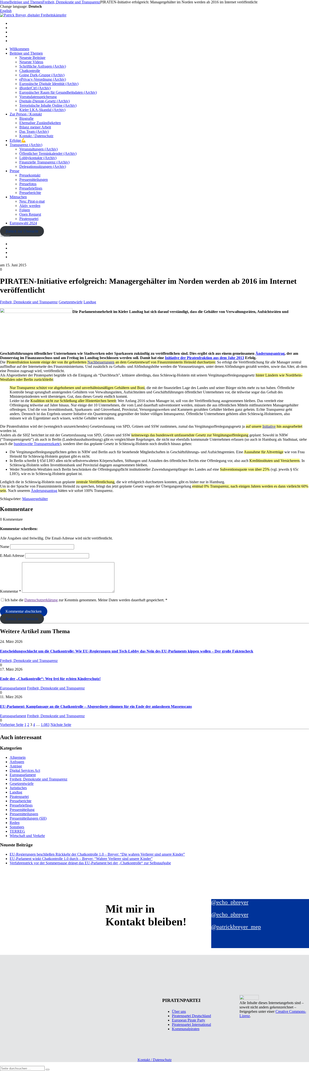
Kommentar (10, 591)
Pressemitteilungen (33, 179)
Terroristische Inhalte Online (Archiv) (48, 105)
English (6, 11)
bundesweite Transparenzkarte (37, 444)
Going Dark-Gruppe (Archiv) (41, 75)
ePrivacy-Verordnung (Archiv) (42, 79)
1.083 (45, 725)
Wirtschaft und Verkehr (27, 836)
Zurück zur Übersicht (22, 231)
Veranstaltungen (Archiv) (38, 149)
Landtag (90, 302)
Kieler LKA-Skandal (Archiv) (42, 110)
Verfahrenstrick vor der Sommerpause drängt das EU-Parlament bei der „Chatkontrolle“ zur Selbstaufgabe (90, 863)
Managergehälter (35, 499)
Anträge (16, 766)
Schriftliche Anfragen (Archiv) (42, 66)
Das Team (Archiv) (34, 131)
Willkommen (19, 49)
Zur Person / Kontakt (26, 114)
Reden (15, 823)
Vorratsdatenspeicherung (38, 97)
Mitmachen (18, 197)
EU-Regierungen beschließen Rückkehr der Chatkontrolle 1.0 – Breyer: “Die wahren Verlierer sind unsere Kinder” (97, 854)
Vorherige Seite (11, 725)
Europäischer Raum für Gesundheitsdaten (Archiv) (58, 92)
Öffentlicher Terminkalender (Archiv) (48, 153)
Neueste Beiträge (32, 58)
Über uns (179, 1011)
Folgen (24, 210)
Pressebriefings (30, 188)
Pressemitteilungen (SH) (28, 818)
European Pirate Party (188, 1020)
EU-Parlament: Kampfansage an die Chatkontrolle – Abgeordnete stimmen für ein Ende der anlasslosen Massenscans (96, 706)
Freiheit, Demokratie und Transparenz (29, 302)
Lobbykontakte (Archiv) (37, 158)
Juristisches (18, 788)
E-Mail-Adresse (12, 555)
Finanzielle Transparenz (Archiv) (44, 162)
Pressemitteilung (22, 810)
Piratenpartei (28, 219)
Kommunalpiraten (185, 1029)
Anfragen (17, 762)
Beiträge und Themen (26, 53)
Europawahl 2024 (23, 223)
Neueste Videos (31, 62)
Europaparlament (13, 688)
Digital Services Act (25, 770)
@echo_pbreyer (229, 902)
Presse (14, 171)
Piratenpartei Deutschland (191, 1016)
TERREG (17, 831)
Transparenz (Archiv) (26, 145)
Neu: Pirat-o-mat (32, 201)
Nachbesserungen (100, 362)
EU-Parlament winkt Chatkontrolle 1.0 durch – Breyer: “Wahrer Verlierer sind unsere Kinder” (81, 859)
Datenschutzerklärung (41, 600)
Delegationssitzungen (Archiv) (42, 166)
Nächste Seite (60, 725)
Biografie (26, 118)
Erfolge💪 (18, 140)
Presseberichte (30, 193)
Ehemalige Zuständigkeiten (40, 123)
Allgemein (18, 757)
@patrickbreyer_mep (236, 927)
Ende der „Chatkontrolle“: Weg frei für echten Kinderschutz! (50, 679)
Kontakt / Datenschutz (36, 136)
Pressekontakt (29, 175)
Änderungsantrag (270, 353)
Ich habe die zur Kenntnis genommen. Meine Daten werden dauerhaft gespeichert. (86, 600)
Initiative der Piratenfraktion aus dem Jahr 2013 (204, 358)
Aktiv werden (29, 206)
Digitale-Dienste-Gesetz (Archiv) (44, 101)
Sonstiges (17, 827)
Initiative (269, 426)
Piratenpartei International (191, 1024)
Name (4, 547)
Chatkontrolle (29, 71)
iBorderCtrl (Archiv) (35, 88)
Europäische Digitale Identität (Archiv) (48, 84)
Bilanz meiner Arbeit (35, 127)
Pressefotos (27, 184)
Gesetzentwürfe (71, 302)
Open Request (30, 214)
